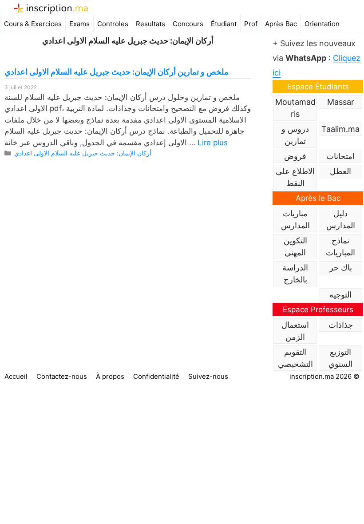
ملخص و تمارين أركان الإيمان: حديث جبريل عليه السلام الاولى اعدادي (116, 71)
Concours (188, 24)
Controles (112, 24)
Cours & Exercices (33, 24)
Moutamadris (295, 108)
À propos (110, 376)
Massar (340, 102)
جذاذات (340, 324)
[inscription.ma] (50, 8)
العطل (340, 171)
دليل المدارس (340, 219)
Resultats (150, 24)
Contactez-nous (61, 376)
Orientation (322, 24)
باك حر (340, 267)
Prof (250, 24)
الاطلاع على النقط (295, 177)
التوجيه (340, 294)
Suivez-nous (208, 376)
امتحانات (340, 156)
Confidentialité (156, 376)
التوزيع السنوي (340, 358)
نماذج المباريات (340, 246)
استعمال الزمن (295, 330)
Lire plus (213, 142)
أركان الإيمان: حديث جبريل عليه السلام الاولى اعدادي (82, 153)
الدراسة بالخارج (295, 273)
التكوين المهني (295, 246)
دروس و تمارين (295, 135)
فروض (295, 156)
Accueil (16, 376)
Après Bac (281, 24)
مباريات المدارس (295, 219)
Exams (79, 24)
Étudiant (224, 24)
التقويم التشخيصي (295, 358)
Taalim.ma (340, 129)
